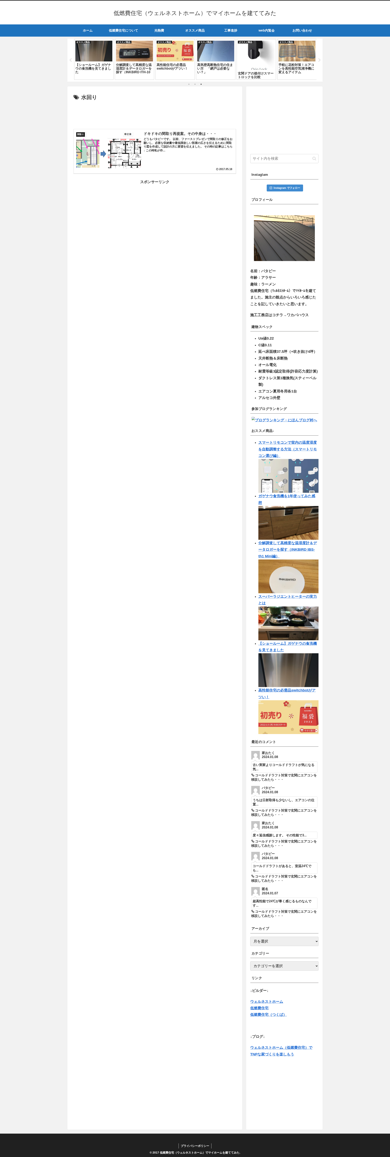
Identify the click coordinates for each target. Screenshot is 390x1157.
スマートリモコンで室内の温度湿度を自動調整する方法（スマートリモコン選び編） (287, 449)
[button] (314, 158)
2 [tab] (195, 84)
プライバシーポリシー (195, 1145)
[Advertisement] (155, 113)
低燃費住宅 (259, 1008)
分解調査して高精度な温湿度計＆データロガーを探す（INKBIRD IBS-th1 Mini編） (287, 549)
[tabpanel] (84, 59)
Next (319, 60)
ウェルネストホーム (266, 1002)
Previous (70, 60)
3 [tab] (201, 84)
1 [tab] (189, 84)
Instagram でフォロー (287, 187)
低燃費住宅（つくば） (268, 1015)
